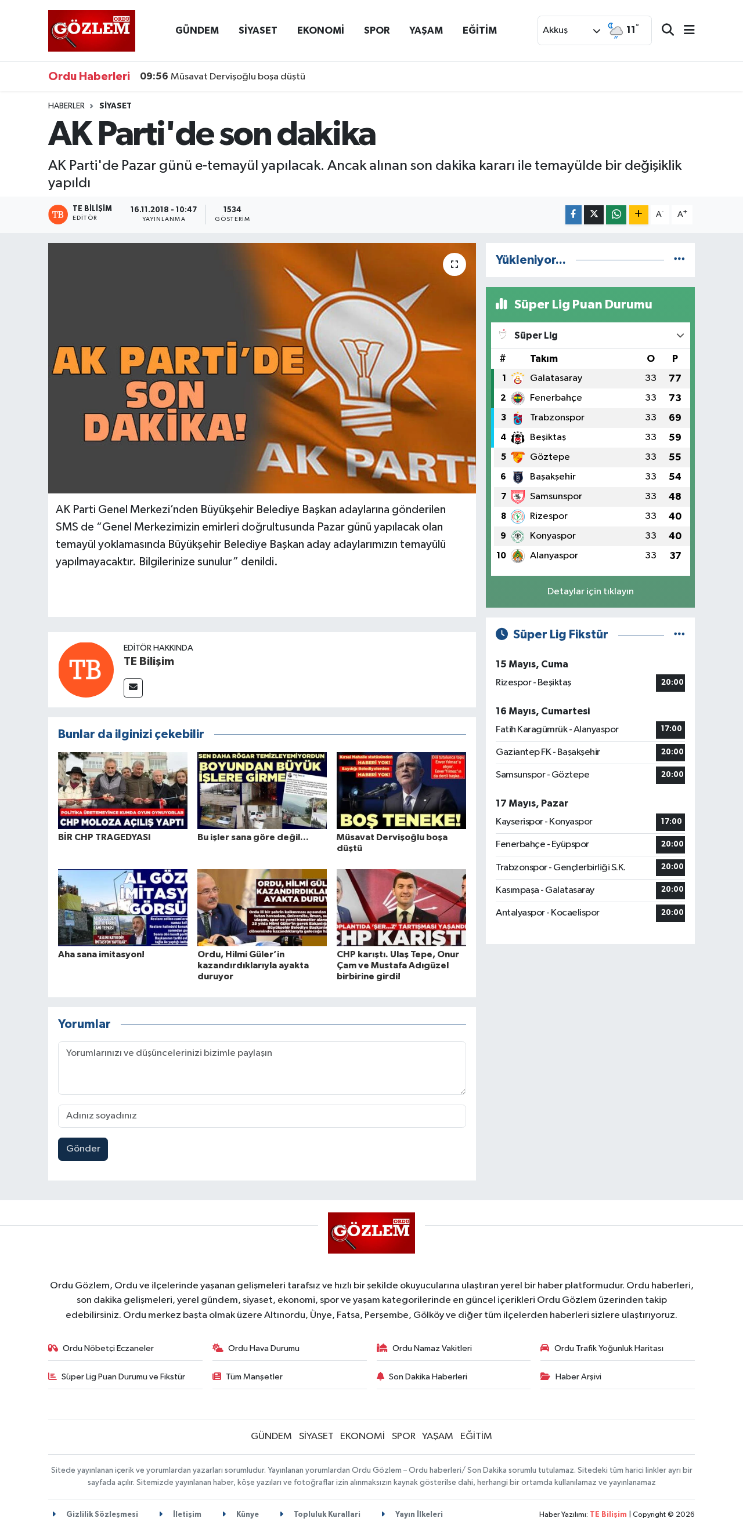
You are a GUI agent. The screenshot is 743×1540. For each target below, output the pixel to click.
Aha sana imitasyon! (101, 954)
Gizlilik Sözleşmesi (101, 1515)
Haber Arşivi (578, 1376)
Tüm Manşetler (254, 1376)
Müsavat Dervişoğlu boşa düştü (222, 76)
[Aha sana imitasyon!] (122, 908)
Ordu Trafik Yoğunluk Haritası (608, 1348)
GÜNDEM (197, 30)
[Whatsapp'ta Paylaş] (616, 214)
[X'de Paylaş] (594, 214)
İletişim (186, 1515)
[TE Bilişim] (86, 669)
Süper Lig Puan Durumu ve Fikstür (123, 1376)
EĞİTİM (480, 30)
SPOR (376, 30)
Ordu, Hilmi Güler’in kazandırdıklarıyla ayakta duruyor (253, 965)
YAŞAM (426, 30)
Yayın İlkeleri (418, 1515)
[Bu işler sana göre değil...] (262, 791)
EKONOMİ (320, 30)
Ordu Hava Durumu (264, 1348)
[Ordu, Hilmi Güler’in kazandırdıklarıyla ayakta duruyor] (262, 908)
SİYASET (258, 30)
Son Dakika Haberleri (428, 1376)
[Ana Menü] (684, 31)
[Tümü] (679, 260)
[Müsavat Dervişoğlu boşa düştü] (401, 791)
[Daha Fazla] (638, 214)
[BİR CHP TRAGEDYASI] (122, 791)
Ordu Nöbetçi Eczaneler (108, 1348)
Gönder (83, 1149)
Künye (247, 1515)
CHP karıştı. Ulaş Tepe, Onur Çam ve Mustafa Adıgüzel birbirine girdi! (398, 965)
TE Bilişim (149, 661)
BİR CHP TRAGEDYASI (104, 837)
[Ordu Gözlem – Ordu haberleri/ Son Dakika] (91, 30)
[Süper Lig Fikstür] (679, 635)
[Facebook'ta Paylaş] (573, 214)
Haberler (66, 106)
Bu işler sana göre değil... (253, 837)
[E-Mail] (133, 688)
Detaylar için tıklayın (590, 592)
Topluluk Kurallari (326, 1515)
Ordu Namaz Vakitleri (432, 1348)
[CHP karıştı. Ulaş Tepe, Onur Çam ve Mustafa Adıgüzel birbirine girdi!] (401, 908)
